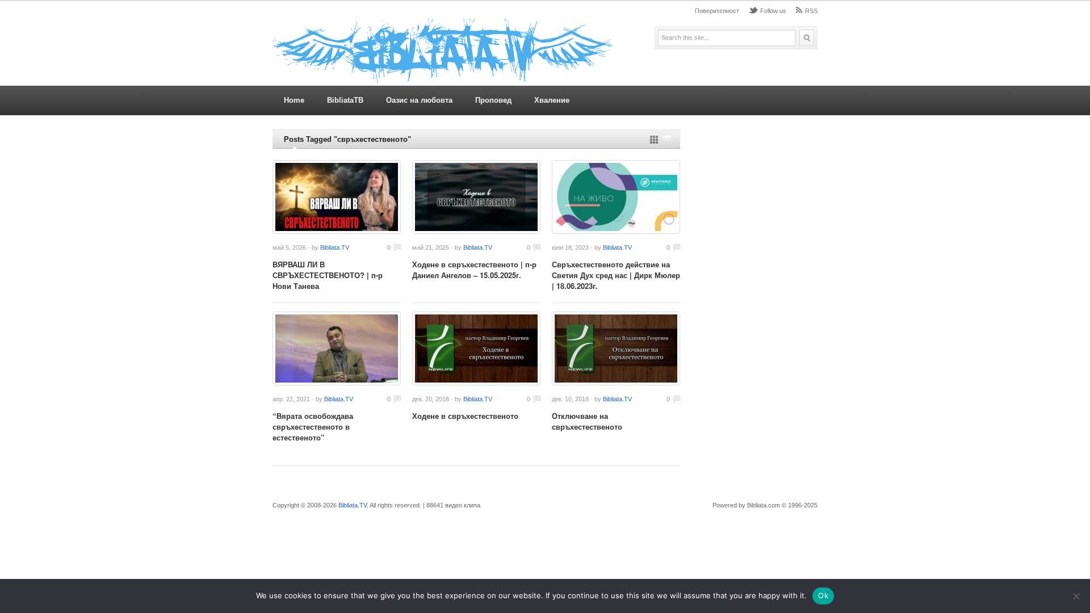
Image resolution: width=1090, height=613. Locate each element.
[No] (1075, 596)
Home (294, 100)
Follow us (773, 10)
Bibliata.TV (334, 247)
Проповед (493, 100)
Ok (823, 595)
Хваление (551, 100)
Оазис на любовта (419, 100)
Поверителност (717, 10)
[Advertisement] (755, 299)
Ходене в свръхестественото (465, 415)
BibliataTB (345, 100)
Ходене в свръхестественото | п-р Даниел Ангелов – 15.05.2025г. (474, 269)
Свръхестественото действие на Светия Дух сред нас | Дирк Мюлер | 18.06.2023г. (616, 275)
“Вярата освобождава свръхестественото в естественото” (312, 426)
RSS (811, 10)
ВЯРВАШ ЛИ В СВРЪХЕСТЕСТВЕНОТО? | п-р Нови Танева (327, 275)
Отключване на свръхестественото (587, 421)
